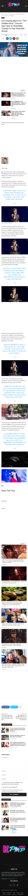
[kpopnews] (2, 35)
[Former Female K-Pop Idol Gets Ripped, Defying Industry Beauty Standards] (5, 730)
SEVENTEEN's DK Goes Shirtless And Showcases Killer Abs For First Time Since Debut (17, 805)
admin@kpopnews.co (12, 878)
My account (14, 894)
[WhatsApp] (17, 38)
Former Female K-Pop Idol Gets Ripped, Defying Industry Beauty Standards (17, 730)
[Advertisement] (14, 73)
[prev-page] (2, 750)
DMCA (14, 892)
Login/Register (21, 894)
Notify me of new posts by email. (10, 791)
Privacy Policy (9, 892)
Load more (13, 833)
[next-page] (5, 750)
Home (2, 14)
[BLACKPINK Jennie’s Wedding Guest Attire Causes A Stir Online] (5, 812)
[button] (26, 6)
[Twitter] (10, 38)
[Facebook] (7, 38)
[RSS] (17, 885)
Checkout (9, 894)
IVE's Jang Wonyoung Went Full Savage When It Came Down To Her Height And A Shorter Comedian (18, 744)
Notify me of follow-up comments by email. (12, 790)
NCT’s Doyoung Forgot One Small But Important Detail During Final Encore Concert (18, 820)
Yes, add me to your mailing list (9, 787)
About (22, 892)
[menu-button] (2, 6)
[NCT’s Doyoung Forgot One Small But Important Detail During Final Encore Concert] (5, 820)
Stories (6, 14)
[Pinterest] (14, 38)
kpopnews (6, 34)
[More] (20, 707)
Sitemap (4, 894)
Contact (18, 892)
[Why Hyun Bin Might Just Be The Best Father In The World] (5, 737)
